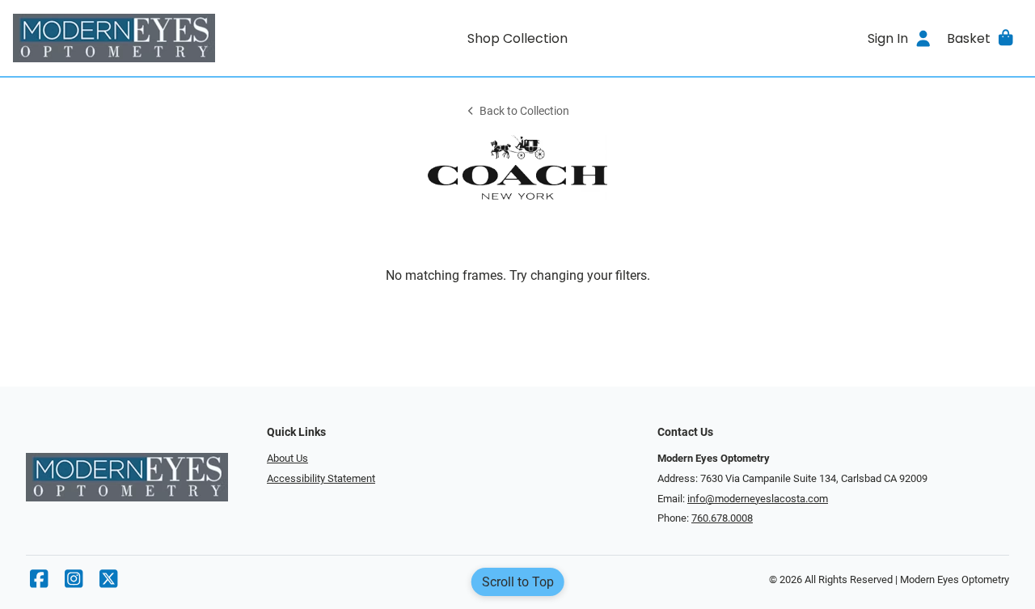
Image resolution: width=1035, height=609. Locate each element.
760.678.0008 (722, 518)
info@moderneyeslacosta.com (757, 499)
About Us (287, 458)
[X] (108, 583)
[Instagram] (74, 583)
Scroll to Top (518, 582)
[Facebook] (39, 583)
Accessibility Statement (321, 478)
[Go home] (139, 38)
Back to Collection (524, 111)
